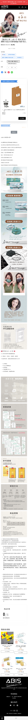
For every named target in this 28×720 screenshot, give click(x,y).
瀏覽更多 (14, 132)
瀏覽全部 (24, 127)
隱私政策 (11, 713)
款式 (2, 61)
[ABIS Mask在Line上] (17, 705)
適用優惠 (3, 51)
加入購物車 (22, 118)
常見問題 (14, 698)
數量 (2, 66)
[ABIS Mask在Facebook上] (11, 705)
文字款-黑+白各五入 (12, 63)
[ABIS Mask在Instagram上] (14, 705)
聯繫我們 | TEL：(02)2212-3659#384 (14, 696)
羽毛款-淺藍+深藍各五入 (13, 61)
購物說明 (19, 713)
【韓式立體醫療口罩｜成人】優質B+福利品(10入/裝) (14, 110)
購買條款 (15, 713)
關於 (7, 713)
